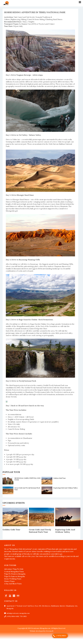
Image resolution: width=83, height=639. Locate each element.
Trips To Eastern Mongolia (14, 576)
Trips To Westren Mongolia (14, 574)
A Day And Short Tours (13, 584)
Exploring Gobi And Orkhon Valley (65, 488)
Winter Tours (9, 581)
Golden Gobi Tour (59, 478)
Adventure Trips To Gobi (13, 569)
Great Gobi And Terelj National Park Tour (27, 489)
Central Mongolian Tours (14, 572)
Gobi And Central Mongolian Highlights (66, 530)
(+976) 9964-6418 (61, 636)
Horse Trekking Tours (12, 579)
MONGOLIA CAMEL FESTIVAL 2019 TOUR (27, 479)
